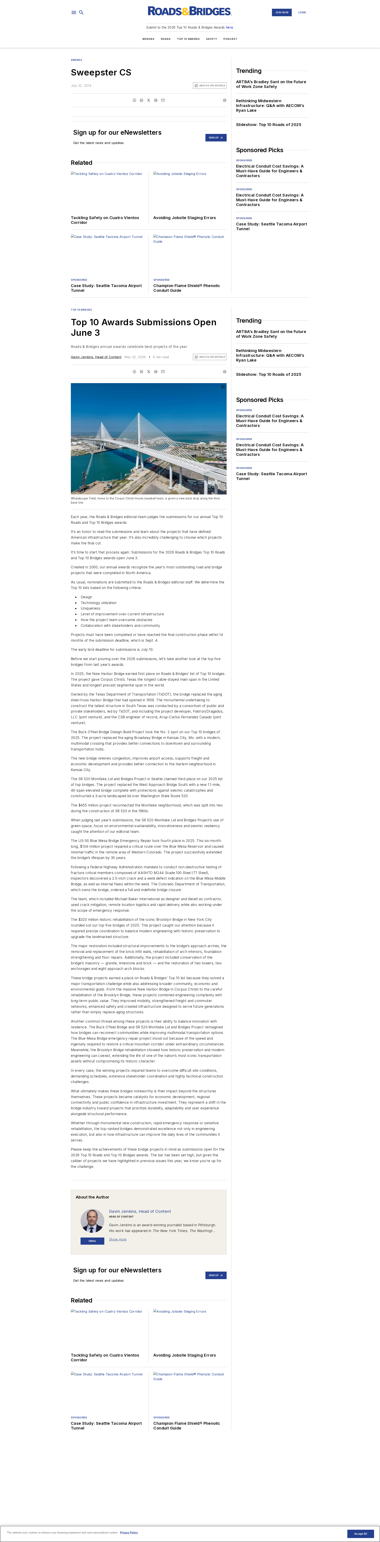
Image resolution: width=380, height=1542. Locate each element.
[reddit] (156, 100)
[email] (163, 100)
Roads (166, 38)
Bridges (148, 38)
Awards (76, 59)
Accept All (360, 1533)
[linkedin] (141, 100)
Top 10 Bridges (81, 309)
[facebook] (134, 100)
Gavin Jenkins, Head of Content (96, 357)
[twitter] (149, 100)
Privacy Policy (129, 1532)
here (229, 27)
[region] (190, 1534)
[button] (74, 12)
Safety (211, 38)
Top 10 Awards (188, 38)
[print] (225, 100)
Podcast (230, 38)
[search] (81, 12)
